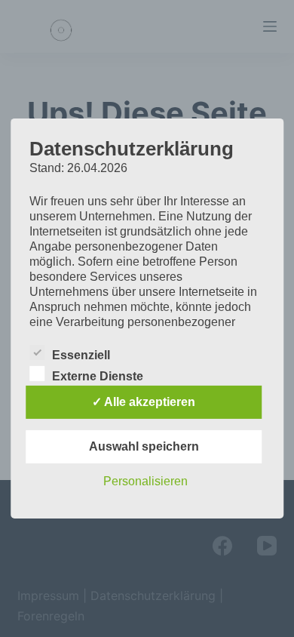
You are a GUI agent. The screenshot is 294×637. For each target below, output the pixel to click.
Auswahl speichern (144, 446)
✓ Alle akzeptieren (143, 401)
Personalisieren (145, 481)
